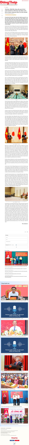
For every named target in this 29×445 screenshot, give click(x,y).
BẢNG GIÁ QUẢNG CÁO (25, 0)
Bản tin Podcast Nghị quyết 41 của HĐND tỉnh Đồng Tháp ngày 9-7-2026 (12, 353)
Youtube (17, 440)
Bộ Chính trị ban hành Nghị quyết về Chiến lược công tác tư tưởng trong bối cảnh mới (13, 336)
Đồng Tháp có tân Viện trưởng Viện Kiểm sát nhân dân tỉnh (13, 273)
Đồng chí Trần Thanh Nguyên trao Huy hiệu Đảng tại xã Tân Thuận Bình (11, 406)
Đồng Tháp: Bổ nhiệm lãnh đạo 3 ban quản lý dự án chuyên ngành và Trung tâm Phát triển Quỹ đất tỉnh (16, 277)
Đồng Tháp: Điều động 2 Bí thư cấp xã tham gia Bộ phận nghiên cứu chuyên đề (16, 268)
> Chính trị (6, 7)
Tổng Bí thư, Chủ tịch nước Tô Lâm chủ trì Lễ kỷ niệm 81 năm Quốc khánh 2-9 (12, 371)
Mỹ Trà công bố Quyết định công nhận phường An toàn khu (9, 424)
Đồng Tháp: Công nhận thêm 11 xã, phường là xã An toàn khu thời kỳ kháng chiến (16, 271)
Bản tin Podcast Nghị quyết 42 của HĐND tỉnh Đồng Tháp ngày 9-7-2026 (12, 318)
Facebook (12, 440)
